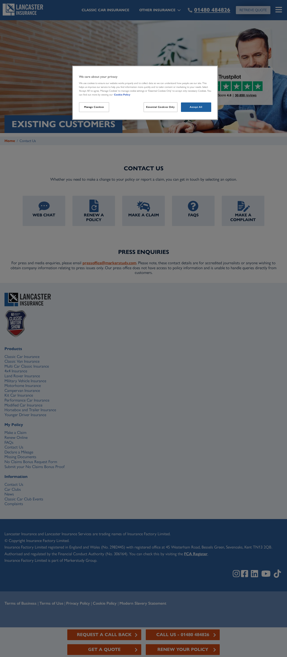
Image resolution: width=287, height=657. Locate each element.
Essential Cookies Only (160, 107)
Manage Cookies (94, 107)
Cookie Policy (122, 94)
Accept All (196, 107)
